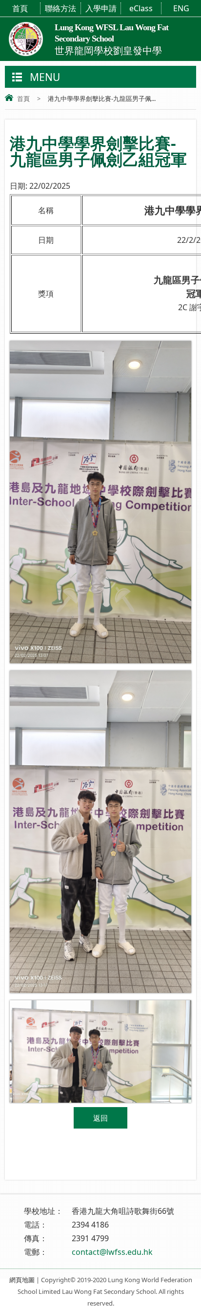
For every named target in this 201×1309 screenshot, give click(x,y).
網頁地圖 (22, 1279)
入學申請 (101, 8)
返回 (100, 1118)
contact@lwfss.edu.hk (112, 1252)
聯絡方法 (60, 8)
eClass (141, 8)
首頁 (20, 8)
